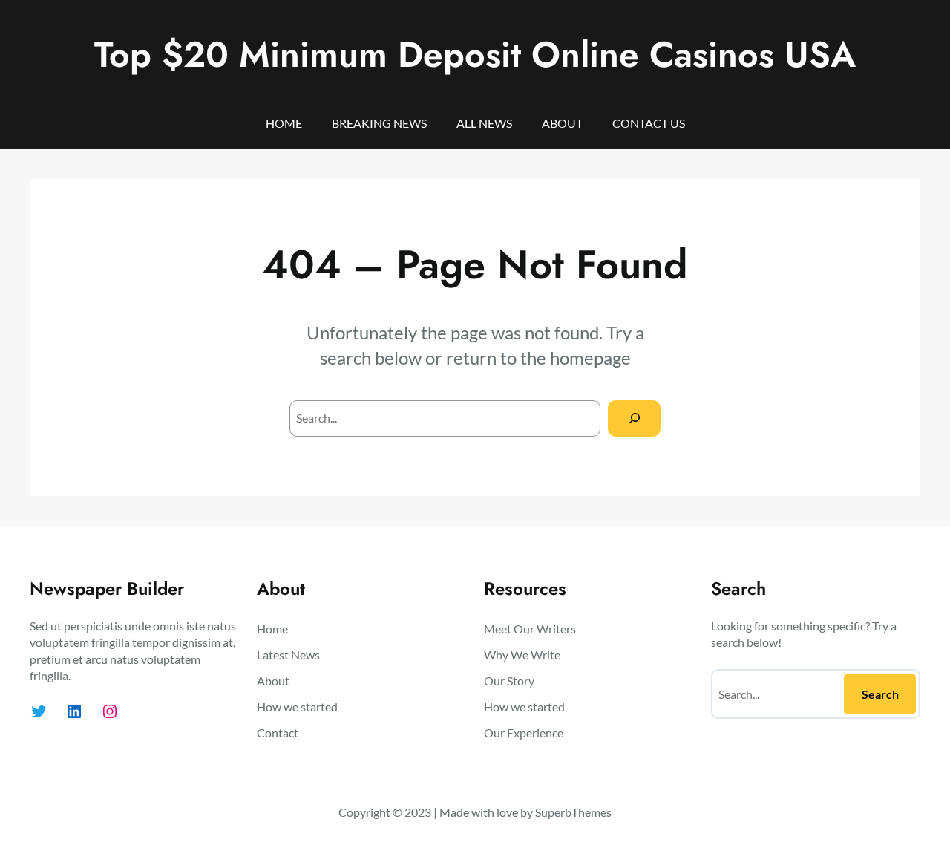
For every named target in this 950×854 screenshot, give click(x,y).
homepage (590, 357)
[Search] (634, 418)
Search (880, 694)
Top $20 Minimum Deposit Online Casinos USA (475, 54)
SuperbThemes (573, 812)
